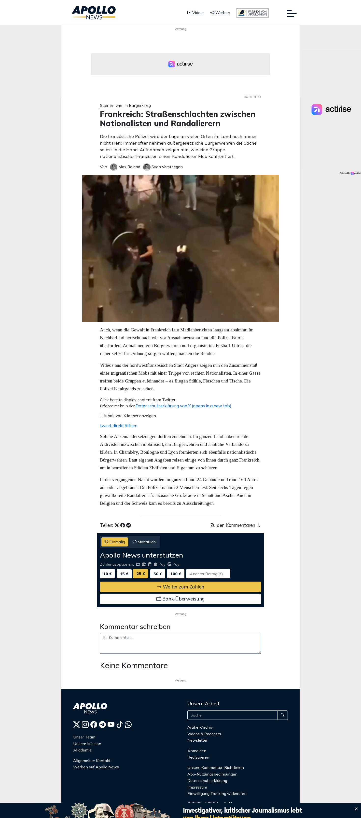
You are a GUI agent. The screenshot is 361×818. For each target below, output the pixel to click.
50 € (157, 573)
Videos (198, 12)
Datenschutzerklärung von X (183, 405)
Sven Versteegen (167, 166)
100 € (175, 573)
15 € (124, 573)
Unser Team (84, 737)
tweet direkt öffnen (118, 425)
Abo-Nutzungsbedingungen (212, 774)
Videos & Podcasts (204, 733)
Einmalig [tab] (116, 541)
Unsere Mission (87, 743)
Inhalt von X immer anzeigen (130, 415)
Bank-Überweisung (183, 599)
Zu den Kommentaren (233, 525)
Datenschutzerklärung (207, 780)
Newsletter (197, 740)
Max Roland (128, 166)
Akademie (82, 750)
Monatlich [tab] (146, 541)
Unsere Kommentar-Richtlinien (215, 767)
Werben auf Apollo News (96, 766)
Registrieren (198, 757)
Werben (222, 12)
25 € (141, 573)
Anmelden (197, 750)
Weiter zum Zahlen (183, 587)
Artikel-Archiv (200, 727)
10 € (107, 573)
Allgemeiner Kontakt (92, 760)
